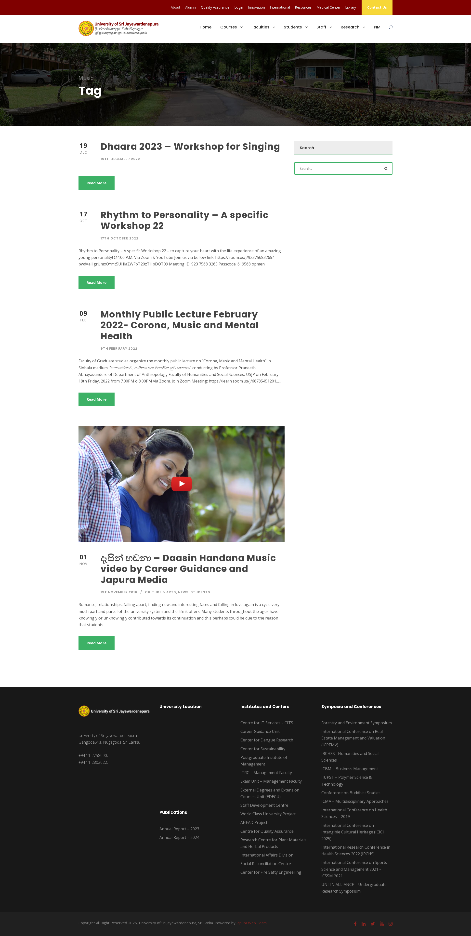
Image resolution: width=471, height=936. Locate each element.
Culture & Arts (160, 592)
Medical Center (328, 7)
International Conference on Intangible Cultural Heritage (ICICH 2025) (353, 832)
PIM (377, 27)
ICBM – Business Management (349, 768)
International (280, 7)
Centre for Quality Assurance (267, 831)
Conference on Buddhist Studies (350, 792)
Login (238, 7)
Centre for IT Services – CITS (266, 722)
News (183, 592)
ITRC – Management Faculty (266, 772)
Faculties (260, 27)
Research (350, 27)
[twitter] (372, 924)
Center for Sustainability (262, 748)
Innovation (256, 7)
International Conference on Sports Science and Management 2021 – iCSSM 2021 (354, 869)
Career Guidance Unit (260, 731)
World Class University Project (268, 814)
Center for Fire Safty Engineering (270, 872)
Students (293, 27)
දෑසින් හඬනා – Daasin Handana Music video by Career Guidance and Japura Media (188, 569)
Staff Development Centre (264, 805)
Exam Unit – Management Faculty (271, 781)
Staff (321, 27)
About (175, 7)
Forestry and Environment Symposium (356, 722)
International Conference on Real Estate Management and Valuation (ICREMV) (353, 738)
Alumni (190, 7)
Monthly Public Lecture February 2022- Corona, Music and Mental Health (180, 325)
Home (205, 27)
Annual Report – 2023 (179, 828)
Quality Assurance (215, 7)
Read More (96, 182)
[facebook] (355, 924)
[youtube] (382, 924)
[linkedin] (364, 924)
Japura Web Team (251, 922)
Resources (303, 7)
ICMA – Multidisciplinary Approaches (355, 801)
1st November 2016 (119, 592)
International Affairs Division (266, 855)
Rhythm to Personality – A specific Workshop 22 (185, 220)
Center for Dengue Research (266, 740)
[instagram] (390, 924)
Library (350, 7)
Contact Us (377, 7)
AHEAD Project (253, 822)
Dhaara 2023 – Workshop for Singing (190, 146)
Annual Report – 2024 (179, 837)
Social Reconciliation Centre (265, 863)
